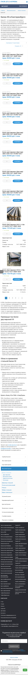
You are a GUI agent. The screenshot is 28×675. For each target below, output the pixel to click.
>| (21, 298)
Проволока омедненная (6, 555)
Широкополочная (7, 478)
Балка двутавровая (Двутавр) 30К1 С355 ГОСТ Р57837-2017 (12, 114)
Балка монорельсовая (20, 579)
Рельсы (4, 487)
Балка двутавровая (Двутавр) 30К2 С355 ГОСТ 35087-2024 (12, 172)
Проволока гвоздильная (7, 541)
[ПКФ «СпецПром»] (9, 2)
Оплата (2, 606)
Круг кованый (4, 581)
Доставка (3, 610)
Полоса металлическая (6, 570)
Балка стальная (6, 472)
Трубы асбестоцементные (21, 567)
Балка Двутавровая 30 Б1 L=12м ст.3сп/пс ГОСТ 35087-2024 (13, 225)
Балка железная (19, 570)
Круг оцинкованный (5, 590)
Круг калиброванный (6, 579)
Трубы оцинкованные (20, 548)
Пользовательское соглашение (8, 617)
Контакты (3, 613)
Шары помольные (7, 492)
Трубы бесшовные (5, 593)
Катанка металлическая (6, 561)
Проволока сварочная (6, 552)
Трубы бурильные (5, 595)
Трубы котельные (19, 532)
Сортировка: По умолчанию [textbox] (13, 42)
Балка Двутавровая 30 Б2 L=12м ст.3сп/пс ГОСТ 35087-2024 (13, 271)
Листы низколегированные (7, 527)
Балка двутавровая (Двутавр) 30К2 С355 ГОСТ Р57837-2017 (12, 192)
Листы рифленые (5, 534)
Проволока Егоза (5, 543)
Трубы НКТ (17, 541)
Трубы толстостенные (20, 555)
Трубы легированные (20, 536)
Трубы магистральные (20, 539)
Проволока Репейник (6, 545)
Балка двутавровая (20, 577)
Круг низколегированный (7, 588)
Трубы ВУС (17, 563)
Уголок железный (19, 572)
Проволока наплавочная (7, 548)
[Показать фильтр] (2, 272)
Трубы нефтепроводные (21, 543)
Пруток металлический (6, 573)
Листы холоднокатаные (6, 536)
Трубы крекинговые (20, 534)
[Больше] (10, 63)
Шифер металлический (20, 589)
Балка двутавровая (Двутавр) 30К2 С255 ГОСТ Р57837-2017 (12, 153)
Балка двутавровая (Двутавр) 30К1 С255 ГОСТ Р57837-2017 (12, 74)
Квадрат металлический (7, 564)
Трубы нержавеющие (20, 529)
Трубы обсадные (19, 545)
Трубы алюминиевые (20, 581)
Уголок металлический (8, 485)
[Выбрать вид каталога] (25, 46)
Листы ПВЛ (3, 532)
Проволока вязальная (6, 539)
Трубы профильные (19, 550)
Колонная (5, 480)
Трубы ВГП (17, 525)
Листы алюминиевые (20, 583)
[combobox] (16, 42)
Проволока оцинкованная (7, 550)
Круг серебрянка (5, 586)
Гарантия (3, 608)
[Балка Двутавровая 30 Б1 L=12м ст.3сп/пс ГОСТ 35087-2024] (14, 214)
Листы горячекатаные (6, 525)
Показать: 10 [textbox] (18, 46)
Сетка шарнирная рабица (7, 557)
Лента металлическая (6, 568)
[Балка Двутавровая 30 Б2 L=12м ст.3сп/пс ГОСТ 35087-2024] (14, 259)
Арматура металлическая (7, 559)
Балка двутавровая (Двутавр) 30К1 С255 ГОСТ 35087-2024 (12, 55)
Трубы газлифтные (19, 527)
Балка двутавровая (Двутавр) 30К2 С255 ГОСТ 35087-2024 (12, 133)
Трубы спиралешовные (20, 552)
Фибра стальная (6, 490)
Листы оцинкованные (6, 529)
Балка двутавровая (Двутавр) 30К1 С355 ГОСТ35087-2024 (12, 94)
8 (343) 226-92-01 (12, 445)
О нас (2, 601)
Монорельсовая (7, 476)
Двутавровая (6, 474)
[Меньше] (3, 63)
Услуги (2, 604)
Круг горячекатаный (5, 583)
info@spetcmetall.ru (6, 448)
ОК (25, 670)
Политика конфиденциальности (8, 615)
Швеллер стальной (7, 483)
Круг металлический (5, 566)
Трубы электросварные (21, 561)
